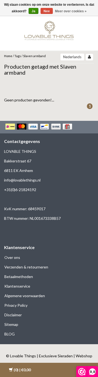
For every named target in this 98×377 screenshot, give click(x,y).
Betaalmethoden (18, 276)
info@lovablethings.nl (22, 180)
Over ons (12, 257)
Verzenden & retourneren (26, 267)
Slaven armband (34, 56)
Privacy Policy (15, 305)
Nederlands (72, 57)
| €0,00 (22, 369)
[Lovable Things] (49, 29)
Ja (33, 11)
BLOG (9, 334)
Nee (47, 11)
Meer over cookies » (71, 11)
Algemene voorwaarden (24, 295)
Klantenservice (17, 286)
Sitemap (11, 324)
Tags (17, 56)
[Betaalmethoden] (39, 127)
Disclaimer (13, 314)
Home (8, 56)
